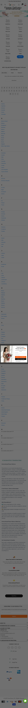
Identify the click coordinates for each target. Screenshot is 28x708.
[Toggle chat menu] (25, 701)
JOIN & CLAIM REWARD (20, 357)
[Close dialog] (26, 346)
